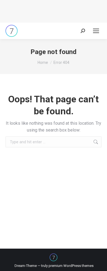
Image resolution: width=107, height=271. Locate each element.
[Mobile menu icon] (96, 30)
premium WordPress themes (71, 266)
